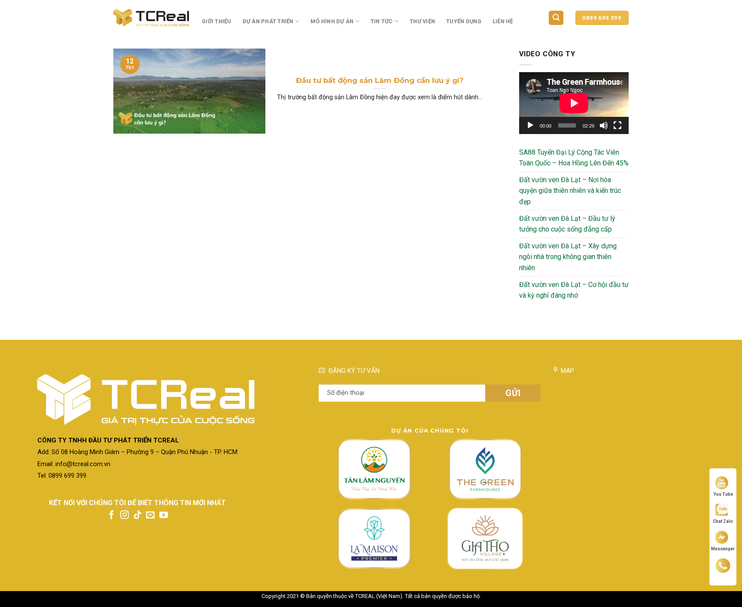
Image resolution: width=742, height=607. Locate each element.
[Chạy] (530, 125)
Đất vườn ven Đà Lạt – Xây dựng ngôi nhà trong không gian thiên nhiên (568, 257)
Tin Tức (382, 21)
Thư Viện (422, 21)
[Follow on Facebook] (111, 515)
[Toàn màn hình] (617, 125)
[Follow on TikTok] (137, 515)
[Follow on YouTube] (163, 515)
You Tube (723, 494)
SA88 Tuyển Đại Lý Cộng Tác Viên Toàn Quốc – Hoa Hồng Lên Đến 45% (574, 158)
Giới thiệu (216, 21)
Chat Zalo (723, 521)
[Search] (556, 18)
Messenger (723, 548)
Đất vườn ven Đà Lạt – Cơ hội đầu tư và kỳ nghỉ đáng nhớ (574, 290)
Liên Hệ (503, 21)
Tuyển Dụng (463, 21)
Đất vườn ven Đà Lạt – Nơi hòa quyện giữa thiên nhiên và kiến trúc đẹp (570, 191)
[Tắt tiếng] (603, 125)
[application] (574, 103)
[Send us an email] (150, 515)
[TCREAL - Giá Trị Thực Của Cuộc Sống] (151, 17)
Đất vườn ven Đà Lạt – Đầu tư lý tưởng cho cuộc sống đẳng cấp (567, 224)
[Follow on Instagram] (124, 515)
